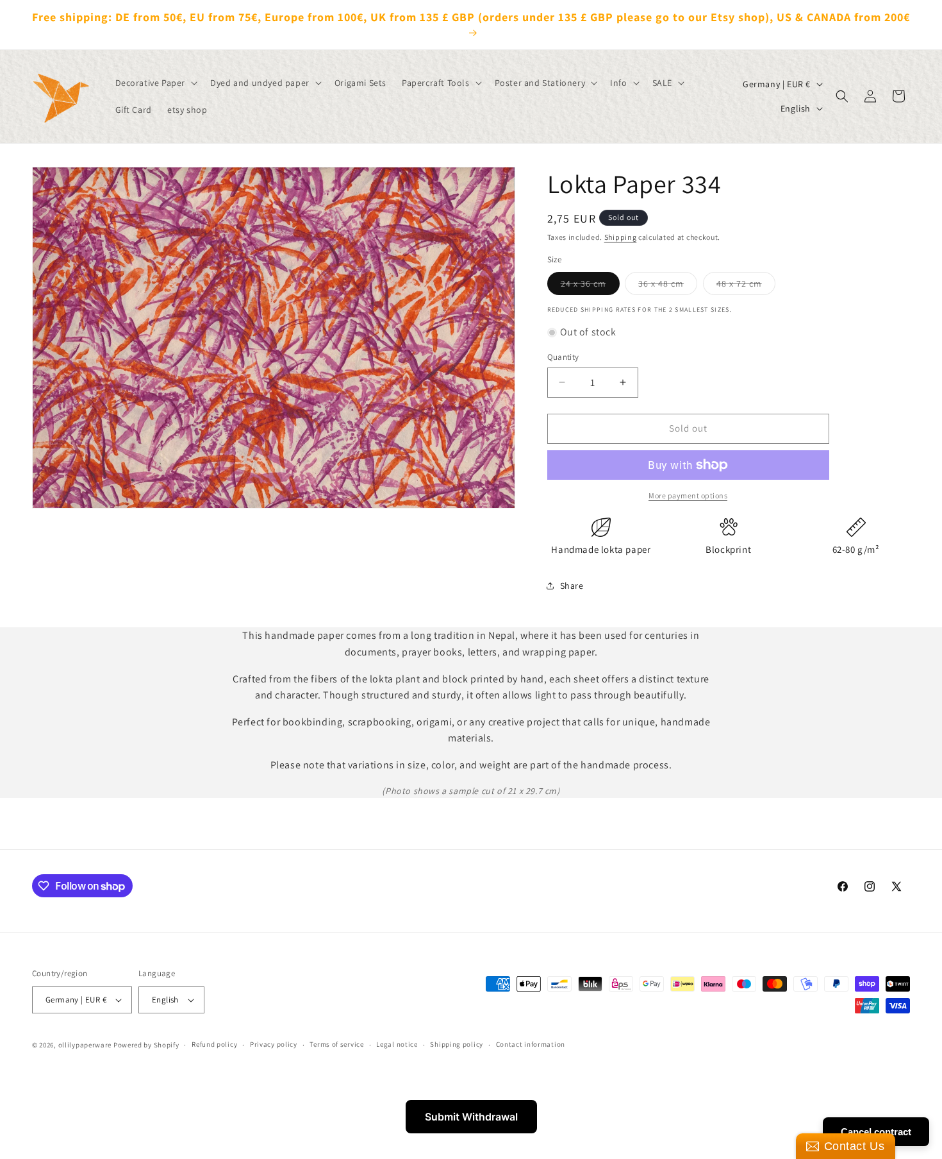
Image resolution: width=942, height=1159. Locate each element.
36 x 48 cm (667, 286)
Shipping (620, 237)
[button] (155, 82)
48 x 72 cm (745, 286)
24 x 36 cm (590, 286)
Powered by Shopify (146, 1044)
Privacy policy (273, 1044)
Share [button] (572, 585)
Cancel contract (876, 1131)
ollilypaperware (85, 1044)
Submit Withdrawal (471, 1116)
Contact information (530, 1044)
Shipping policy (456, 1044)
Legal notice (396, 1044)
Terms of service (336, 1044)
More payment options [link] (688, 495)
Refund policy (214, 1044)
